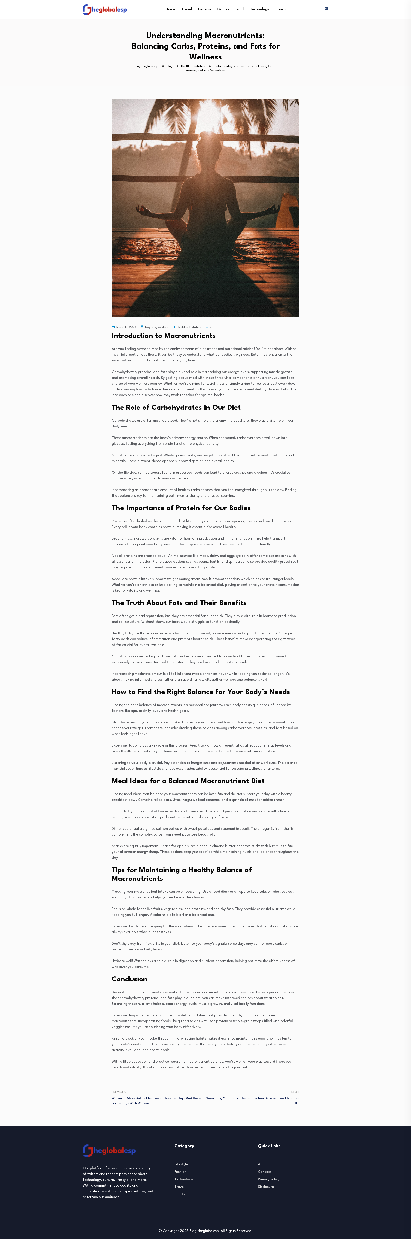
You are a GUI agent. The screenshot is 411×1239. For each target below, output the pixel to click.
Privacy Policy (268, 1179)
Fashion (204, 9)
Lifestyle (181, 1164)
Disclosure (266, 1187)
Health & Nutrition (189, 327)
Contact (264, 1172)
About (263, 1164)
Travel (187, 9)
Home (170, 9)
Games (223, 9)
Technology (259, 9)
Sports (281, 9)
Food (239, 9)
